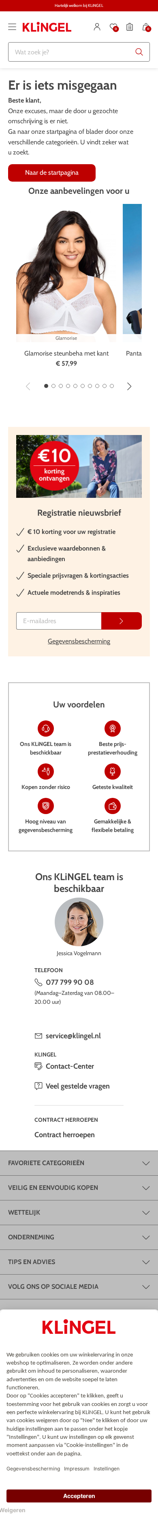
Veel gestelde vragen (78, 1086)
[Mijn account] (97, 27)
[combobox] (79, 52)
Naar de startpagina (52, 172)
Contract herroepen (64, 1134)
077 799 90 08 (70, 982)
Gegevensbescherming (79, 641)
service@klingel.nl (73, 1035)
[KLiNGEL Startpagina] (47, 27)
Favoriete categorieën (46, 1163)
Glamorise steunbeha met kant (66, 353)
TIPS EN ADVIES (31, 1262)
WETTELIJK (24, 1212)
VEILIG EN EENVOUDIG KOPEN (53, 1188)
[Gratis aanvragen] (121, 621)
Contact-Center (70, 1066)
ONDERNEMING (31, 1237)
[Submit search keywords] (139, 52)
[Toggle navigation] (12, 27)
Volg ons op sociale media (53, 1286)
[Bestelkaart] (130, 27)
